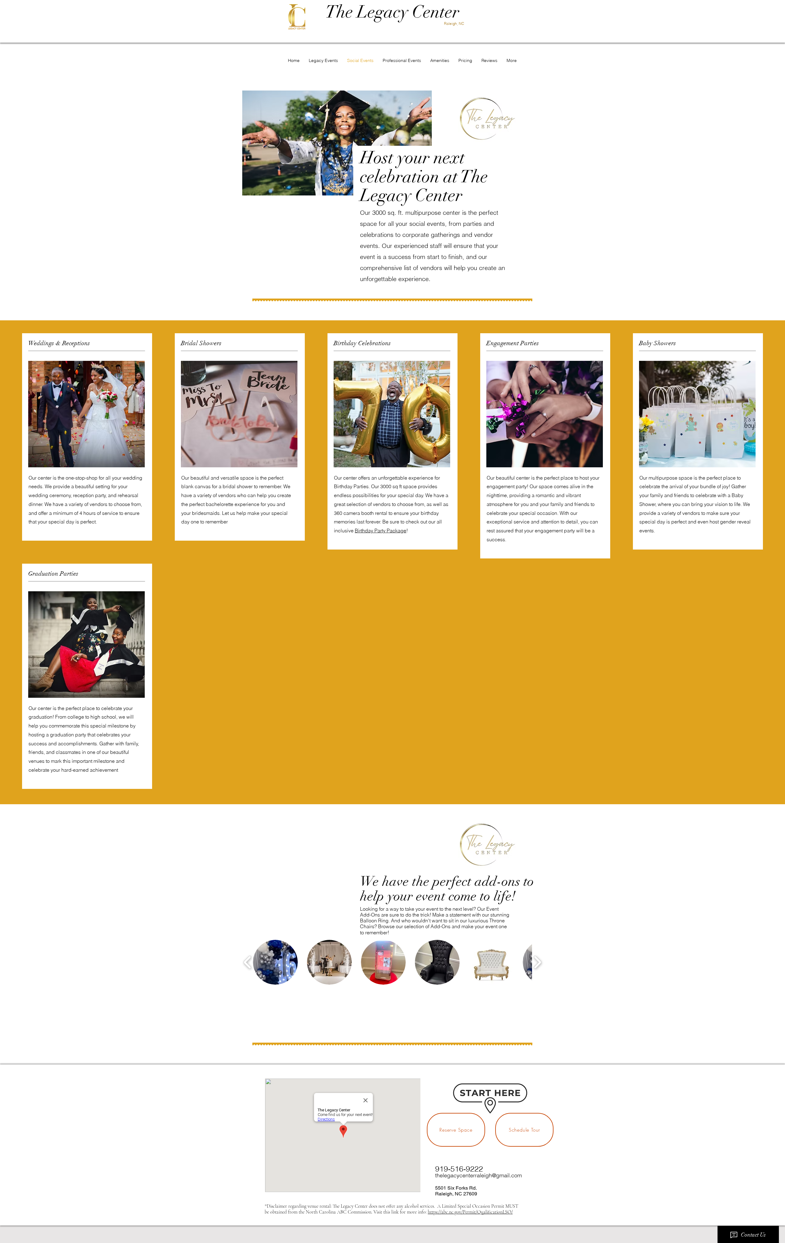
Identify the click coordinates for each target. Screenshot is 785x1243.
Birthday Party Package (380, 530)
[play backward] (248, 962)
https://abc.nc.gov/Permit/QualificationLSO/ (470, 1212)
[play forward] (537, 962)
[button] (275, 962)
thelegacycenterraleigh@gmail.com (478, 1175)
